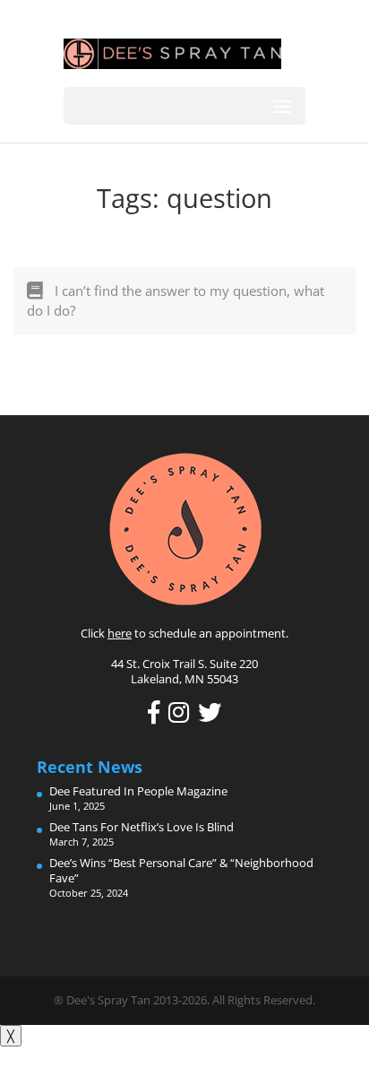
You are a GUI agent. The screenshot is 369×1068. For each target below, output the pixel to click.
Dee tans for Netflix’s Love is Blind (141, 827)
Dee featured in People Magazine (138, 791)
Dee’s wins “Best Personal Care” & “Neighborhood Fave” (181, 870)
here (119, 633)
